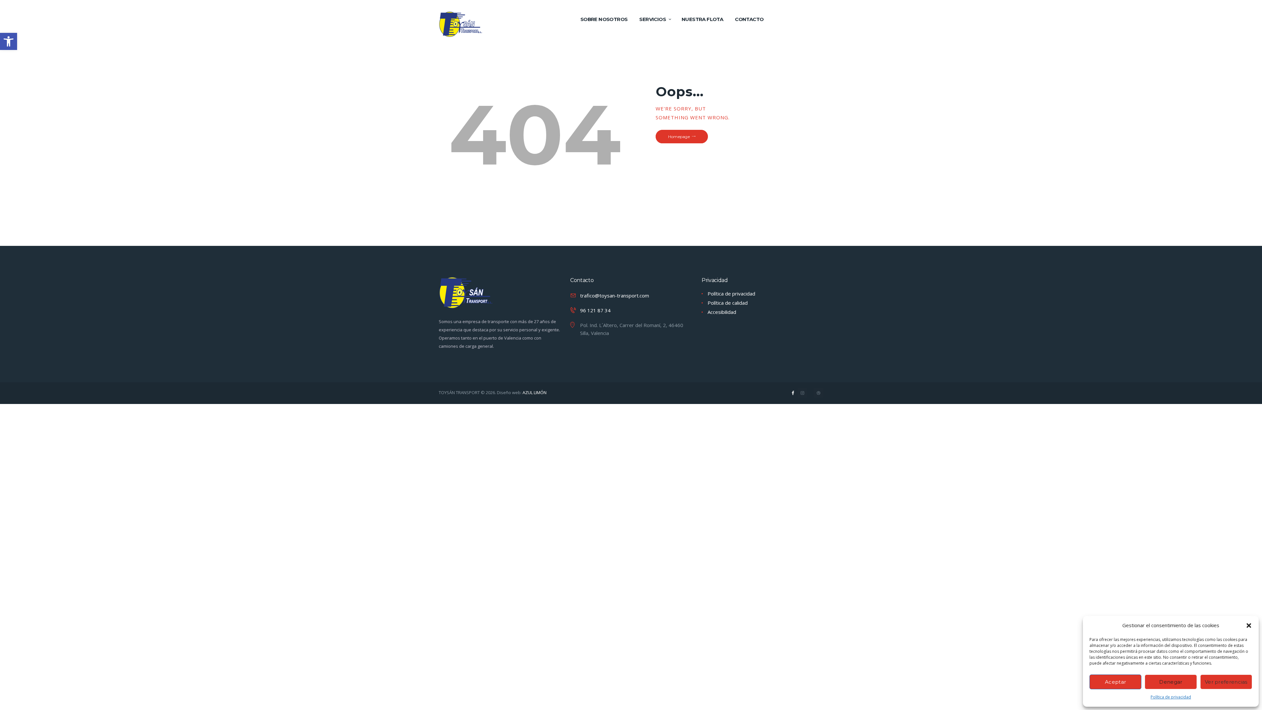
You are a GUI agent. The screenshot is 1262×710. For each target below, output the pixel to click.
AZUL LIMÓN (534, 392)
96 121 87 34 (595, 310)
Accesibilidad (722, 312)
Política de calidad (728, 302)
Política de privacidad (1171, 697)
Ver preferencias (1226, 682)
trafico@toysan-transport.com (614, 295)
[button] (1249, 625)
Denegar (1170, 682)
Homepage (679, 136)
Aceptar (1115, 682)
